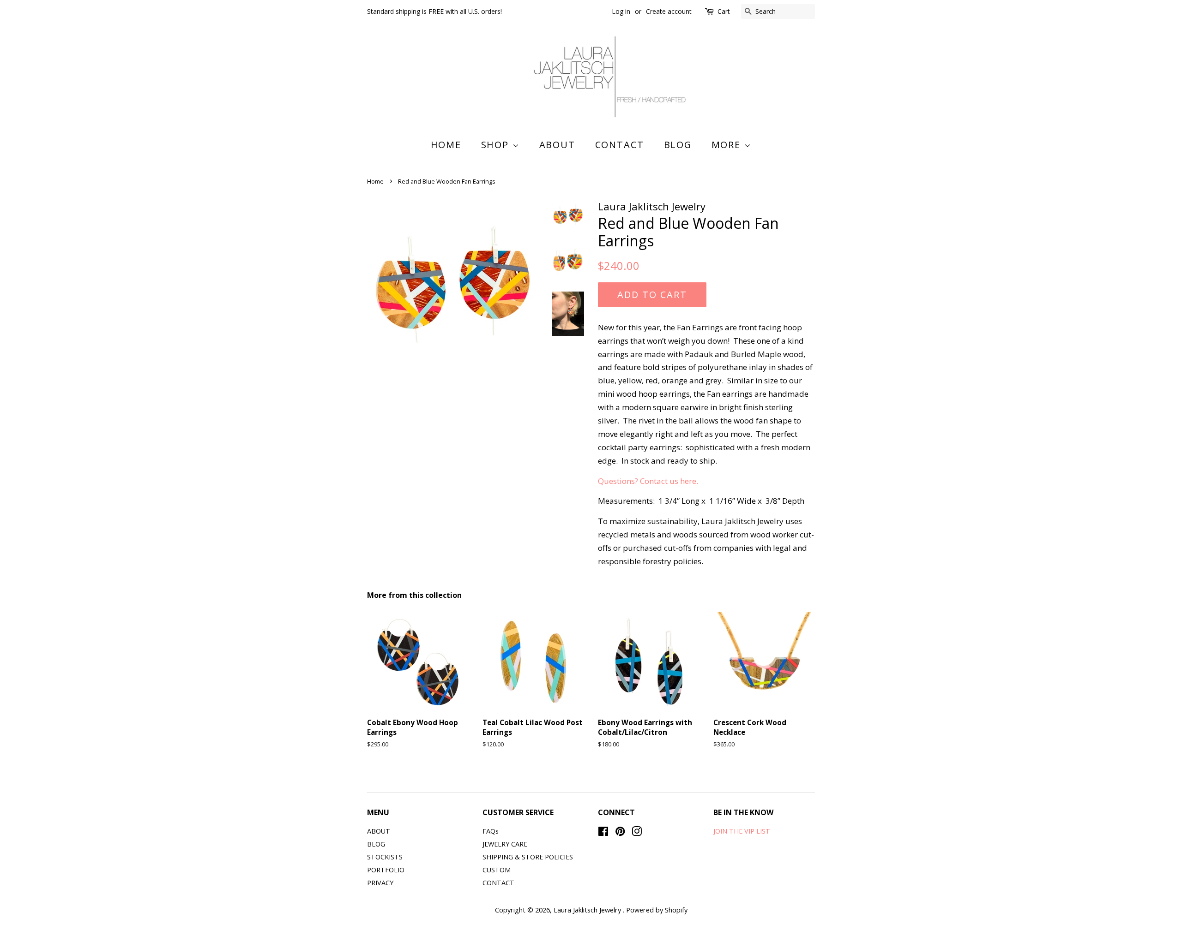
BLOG (678, 144)
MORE (728, 144)
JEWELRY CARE (504, 844)
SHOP (497, 144)
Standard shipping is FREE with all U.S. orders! (434, 11)
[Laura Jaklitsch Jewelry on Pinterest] (620, 833)
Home (446, 144)
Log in (621, 11)
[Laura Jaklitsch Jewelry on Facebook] (603, 833)
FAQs (490, 831)
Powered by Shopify (656, 910)
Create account (669, 11)
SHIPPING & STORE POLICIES (527, 856)
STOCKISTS (385, 856)
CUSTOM (496, 869)
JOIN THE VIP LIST (741, 831)
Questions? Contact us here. (648, 481)
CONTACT (620, 144)
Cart (724, 11)
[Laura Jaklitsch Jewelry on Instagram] (637, 833)
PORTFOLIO (385, 869)
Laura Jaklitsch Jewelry (588, 910)
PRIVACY (380, 882)
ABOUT (557, 144)
